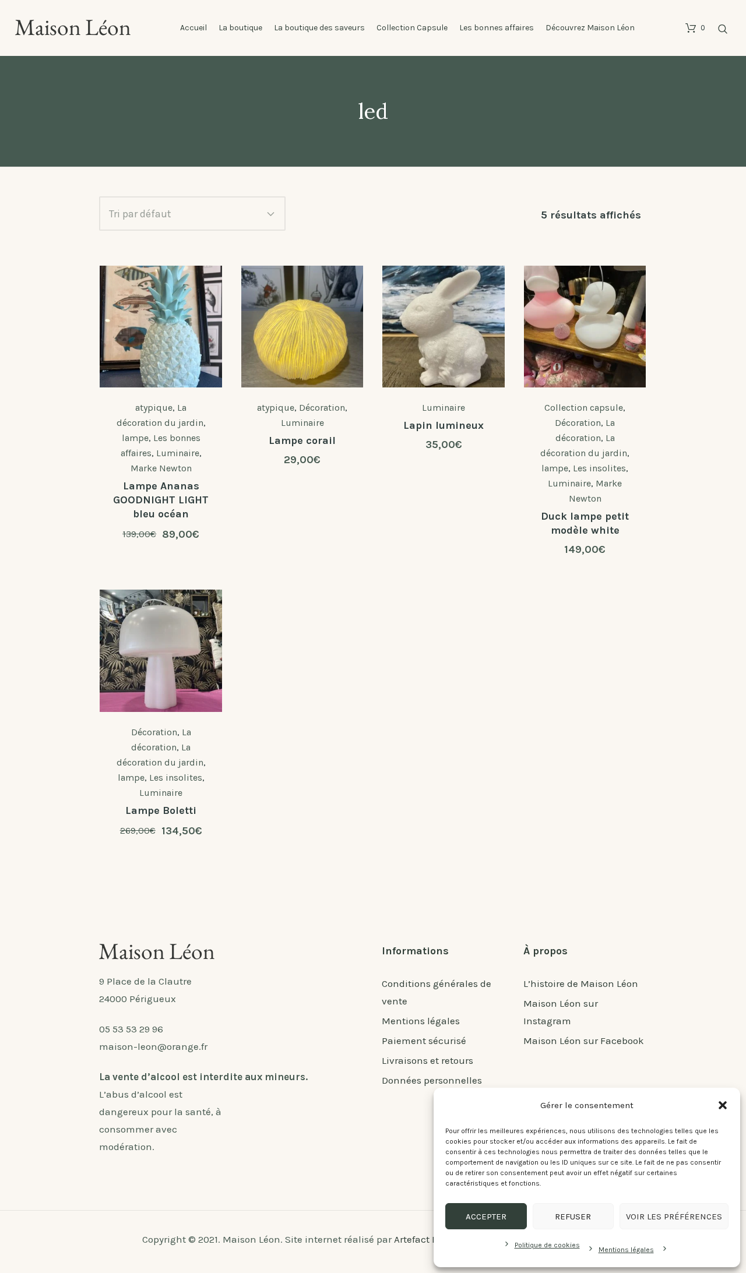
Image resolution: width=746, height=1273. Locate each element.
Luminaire (177, 453)
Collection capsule (583, 407)
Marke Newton (161, 468)
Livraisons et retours (427, 1060)
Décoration (322, 407)
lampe (135, 437)
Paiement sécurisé (424, 1040)
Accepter (486, 1216)
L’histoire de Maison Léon (580, 983)
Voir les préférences (674, 1216)
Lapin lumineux (443, 425)
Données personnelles (432, 1080)
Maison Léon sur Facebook (583, 1040)
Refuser (573, 1216)
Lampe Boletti (160, 810)
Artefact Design (428, 1239)
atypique (154, 407)
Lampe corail (302, 440)
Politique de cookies (547, 1245)
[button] (723, 1105)
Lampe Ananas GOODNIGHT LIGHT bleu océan (161, 499)
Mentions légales (626, 1250)
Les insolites (599, 468)
